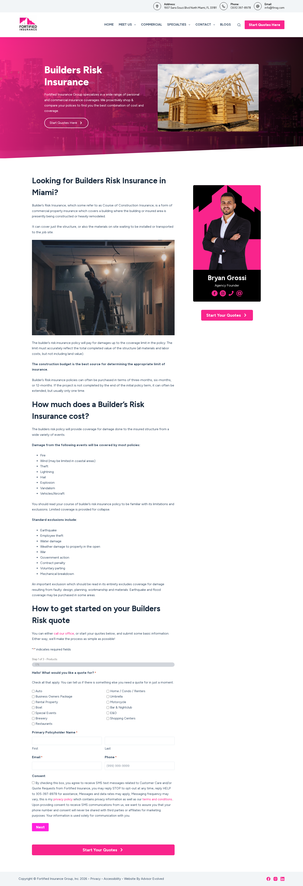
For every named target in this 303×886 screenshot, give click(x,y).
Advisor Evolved (152, 879)
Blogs (225, 24)
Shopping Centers (122, 718)
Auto (38, 691)
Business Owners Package (53, 696)
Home (109, 24)
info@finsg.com (274, 7)
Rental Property (46, 702)
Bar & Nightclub (121, 707)
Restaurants (43, 724)
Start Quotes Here (264, 25)
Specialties (176, 24)
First (35, 748)
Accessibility (112, 879)
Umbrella (116, 696)
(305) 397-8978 (241, 7)
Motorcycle (118, 702)
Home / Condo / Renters (127, 691)
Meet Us (125, 24)
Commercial (151, 24)
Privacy (95, 879)
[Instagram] (275, 879)
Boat (38, 707)
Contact (203, 24)
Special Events (45, 713)
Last (108, 748)
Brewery (41, 718)
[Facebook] (268, 879)
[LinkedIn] (282, 879)
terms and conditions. (157, 799)
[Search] (239, 24)
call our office (64, 633)
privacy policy (63, 799)
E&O (113, 713)
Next (40, 827)
